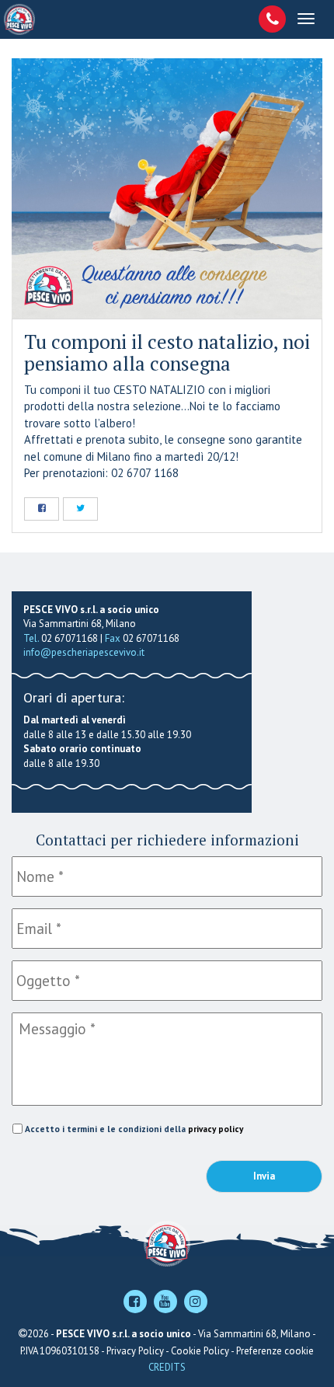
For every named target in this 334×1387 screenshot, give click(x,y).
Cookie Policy (200, 1350)
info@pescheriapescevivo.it (83, 652)
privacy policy (215, 1128)
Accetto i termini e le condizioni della (134, 1128)
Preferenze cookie (275, 1350)
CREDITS (167, 1367)
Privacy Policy (135, 1350)
